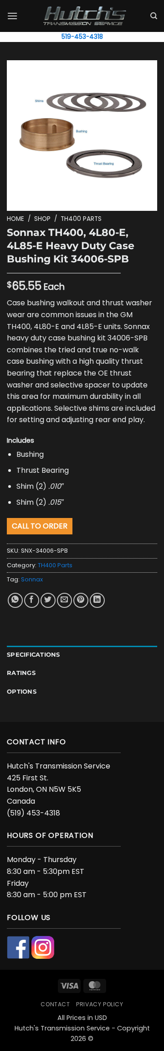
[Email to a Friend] (64, 600)
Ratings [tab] (21, 672)
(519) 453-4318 (33, 813)
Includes (20, 440)
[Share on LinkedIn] (97, 600)
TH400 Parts (81, 218)
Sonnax (32, 579)
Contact (55, 1004)
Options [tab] (21, 691)
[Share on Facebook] (31, 600)
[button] (12, 16)
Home (15, 218)
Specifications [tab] (33, 654)
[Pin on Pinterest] (80, 600)
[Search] (153, 16)
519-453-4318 (82, 36)
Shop (42, 218)
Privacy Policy (99, 1004)
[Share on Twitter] (48, 600)
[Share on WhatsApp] (15, 600)
